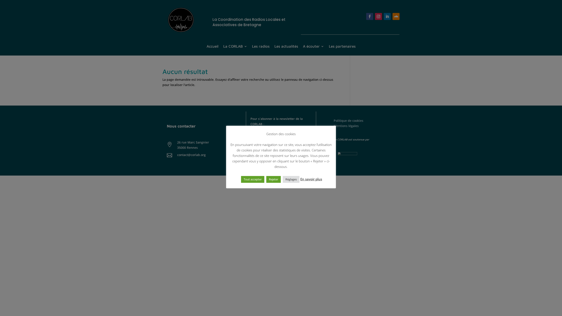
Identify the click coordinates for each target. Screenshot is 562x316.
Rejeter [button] (273, 179)
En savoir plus (311, 179)
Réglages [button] (291, 179)
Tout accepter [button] (253, 179)
